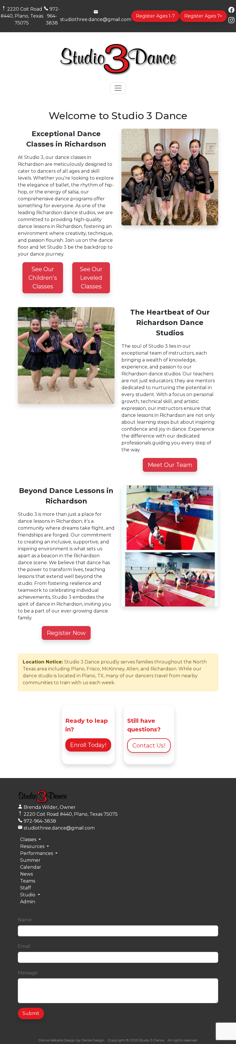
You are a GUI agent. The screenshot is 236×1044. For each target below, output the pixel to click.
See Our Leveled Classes (91, 278)
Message (28, 972)
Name (25, 920)
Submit (30, 1013)
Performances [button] (37, 853)
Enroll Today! (88, 744)
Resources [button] (32, 846)
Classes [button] (28, 839)
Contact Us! (148, 745)
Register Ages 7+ (203, 16)
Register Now (66, 633)
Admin (27, 901)
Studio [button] (28, 894)
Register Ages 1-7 (155, 16)
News (26, 874)
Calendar (30, 867)
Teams (27, 881)
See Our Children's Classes (42, 278)
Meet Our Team (170, 464)
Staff (25, 888)
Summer (30, 860)
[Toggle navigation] (118, 88)
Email (24, 946)
